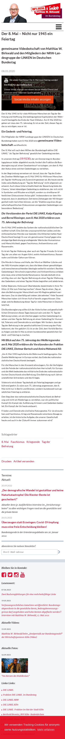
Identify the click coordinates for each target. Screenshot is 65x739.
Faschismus (17, 441)
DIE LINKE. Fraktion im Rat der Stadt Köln (23, 709)
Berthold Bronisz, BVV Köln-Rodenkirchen (23, 714)
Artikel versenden (23, 461)
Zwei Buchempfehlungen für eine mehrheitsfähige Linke (29, 594)
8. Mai (5, 441)
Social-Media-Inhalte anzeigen (32, 99)
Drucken (6, 461)
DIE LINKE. (8, 690)
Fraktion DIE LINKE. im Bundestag (19, 694)
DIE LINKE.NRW (11, 699)
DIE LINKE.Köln (10, 704)
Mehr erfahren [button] (45, 729)
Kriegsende (33, 441)
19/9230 (25, 158)
